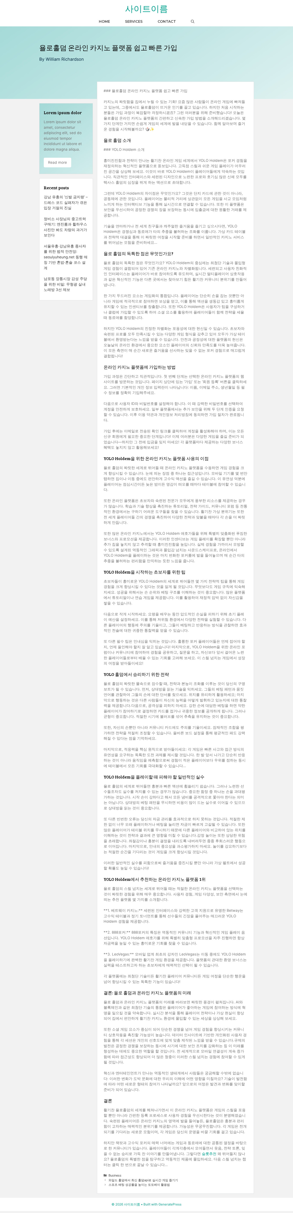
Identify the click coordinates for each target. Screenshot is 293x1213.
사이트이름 (146, 8)
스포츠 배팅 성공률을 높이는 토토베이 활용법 (139, 1184)
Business (115, 1175)
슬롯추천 (209, 1154)
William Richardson (65, 59)
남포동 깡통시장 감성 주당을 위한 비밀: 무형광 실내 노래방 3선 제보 (65, 284)
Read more (57, 162)
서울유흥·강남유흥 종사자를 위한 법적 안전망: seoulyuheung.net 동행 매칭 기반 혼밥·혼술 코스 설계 (66, 257)
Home (104, 22)
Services (134, 22)
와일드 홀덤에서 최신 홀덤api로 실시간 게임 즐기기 (143, 1180)
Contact (167, 22)
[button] (192, 21)
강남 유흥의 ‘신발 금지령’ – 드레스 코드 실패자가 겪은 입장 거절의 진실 (66, 202)
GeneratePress (170, 1204)
